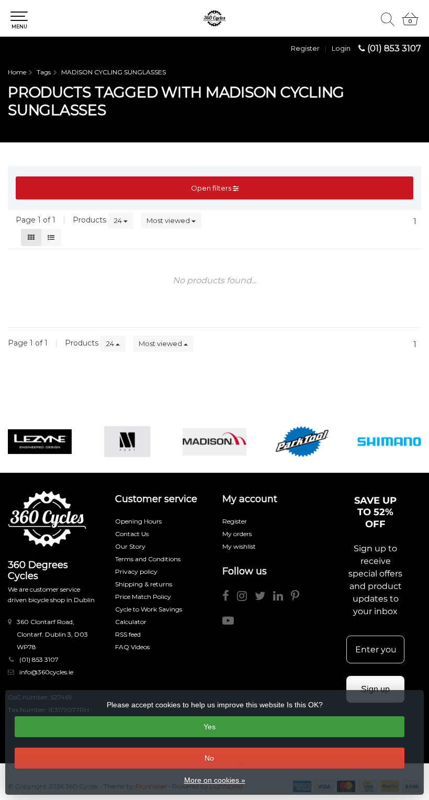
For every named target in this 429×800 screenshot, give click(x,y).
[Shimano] (389, 441)
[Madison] (214, 441)
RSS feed (128, 634)
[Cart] (410, 23)
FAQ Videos (132, 647)
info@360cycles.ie (46, 672)
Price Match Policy (143, 597)
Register (305, 48)
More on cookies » (214, 780)
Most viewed (168, 220)
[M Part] (127, 441)
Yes (210, 727)
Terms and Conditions (147, 559)
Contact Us (132, 534)
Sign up (375, 689)
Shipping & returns (143, 584)
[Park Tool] (302, 441)
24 (118, 220)
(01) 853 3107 (394, 48)
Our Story (130, 546)
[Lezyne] (40, 441)
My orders (237, 534)
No (209, 758)
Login (341, 48)
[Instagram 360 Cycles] (246, 598)
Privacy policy (136, 571)
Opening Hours (138, 521)
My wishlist (239, 546)
